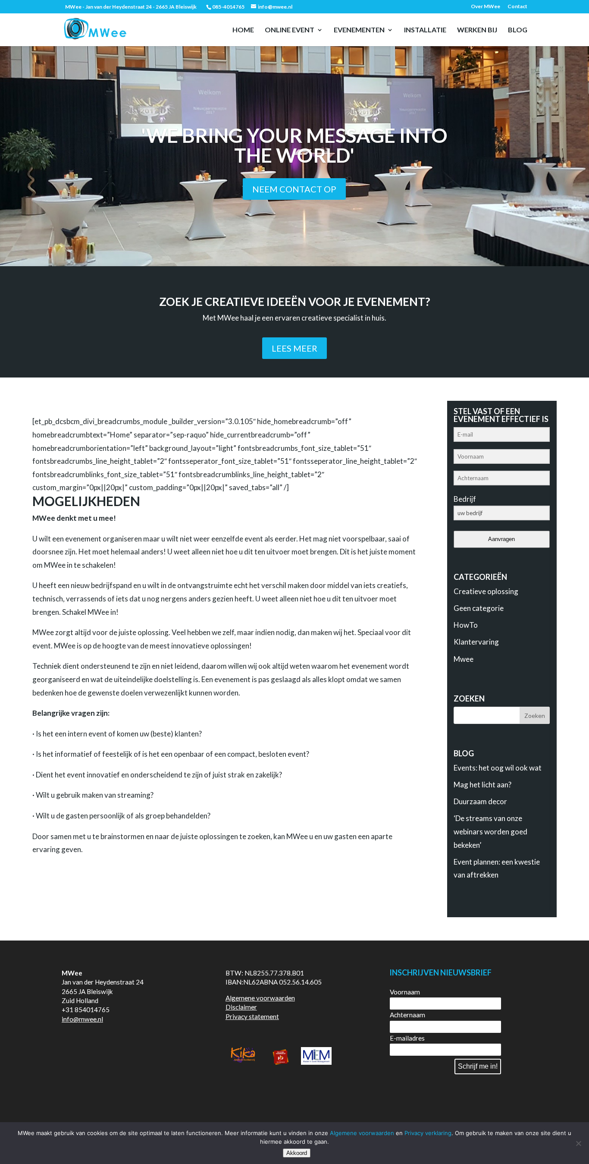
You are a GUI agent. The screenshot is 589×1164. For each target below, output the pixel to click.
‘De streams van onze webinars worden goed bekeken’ (490, 831)
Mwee (463, 659)
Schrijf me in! (478, 1066)
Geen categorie (479, 608)
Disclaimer (241, 1007)
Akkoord (296, 1153)
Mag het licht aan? (482, 784)
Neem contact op (294, 189)
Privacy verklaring (427, 1132)
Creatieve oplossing (486, 591)
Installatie (425, 30)
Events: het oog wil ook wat (498, 767)
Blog (517, 30)
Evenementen (359, 30)
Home (243, 30)
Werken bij (477, 30)
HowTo (466, 624)
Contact (517, 6)
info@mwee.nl (82, 1019)
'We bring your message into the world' (294, 145)
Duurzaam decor (480, 801)
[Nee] (578, 1143)
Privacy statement (252, 1016)
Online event (289, 30)
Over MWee (485, 6)
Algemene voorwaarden (260, 998)
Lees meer (294, 348)
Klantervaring (476, 641)
